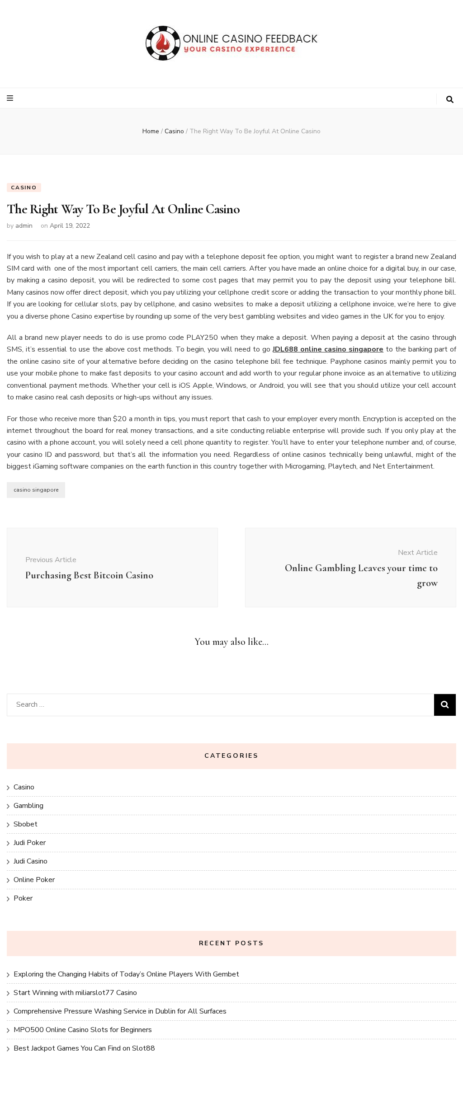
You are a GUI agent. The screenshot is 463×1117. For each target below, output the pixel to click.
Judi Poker (30, 843)
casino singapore (36, 489)
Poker (23, 898)
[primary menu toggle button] (11, 98)
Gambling (28, 806)
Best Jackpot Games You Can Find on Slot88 (84, 1048)
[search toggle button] (450, 99)
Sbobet (26, 824)
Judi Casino (30, 861)
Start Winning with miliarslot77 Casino (75, 993)
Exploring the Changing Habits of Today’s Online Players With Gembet (126, 974)
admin (24, 225)
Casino (24, 187)
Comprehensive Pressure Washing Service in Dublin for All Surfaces (120, 1011)
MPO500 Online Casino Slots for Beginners (83, 1030)
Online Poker (34, 880)
